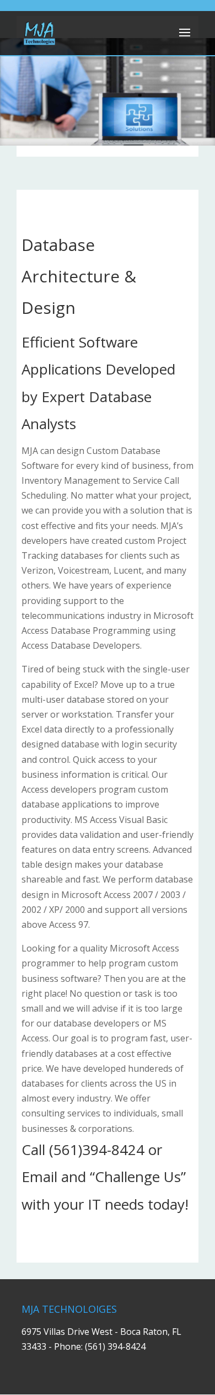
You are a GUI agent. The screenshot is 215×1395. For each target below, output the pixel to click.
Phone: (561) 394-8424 (100, 1346)
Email (39, 1176)
